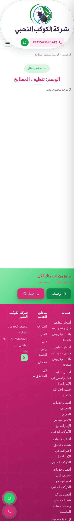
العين (43, 334)
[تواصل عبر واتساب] (25, 42)
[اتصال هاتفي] (9, 511)
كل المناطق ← (39, 373)
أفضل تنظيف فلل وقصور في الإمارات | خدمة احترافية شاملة (61, 383)
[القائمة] (7, 42)
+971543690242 (15, 339)
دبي (44, 341)
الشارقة (42, 326)
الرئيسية (66, 54)
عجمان (42, 362)
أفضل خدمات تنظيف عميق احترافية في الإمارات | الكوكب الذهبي (61, 450)
